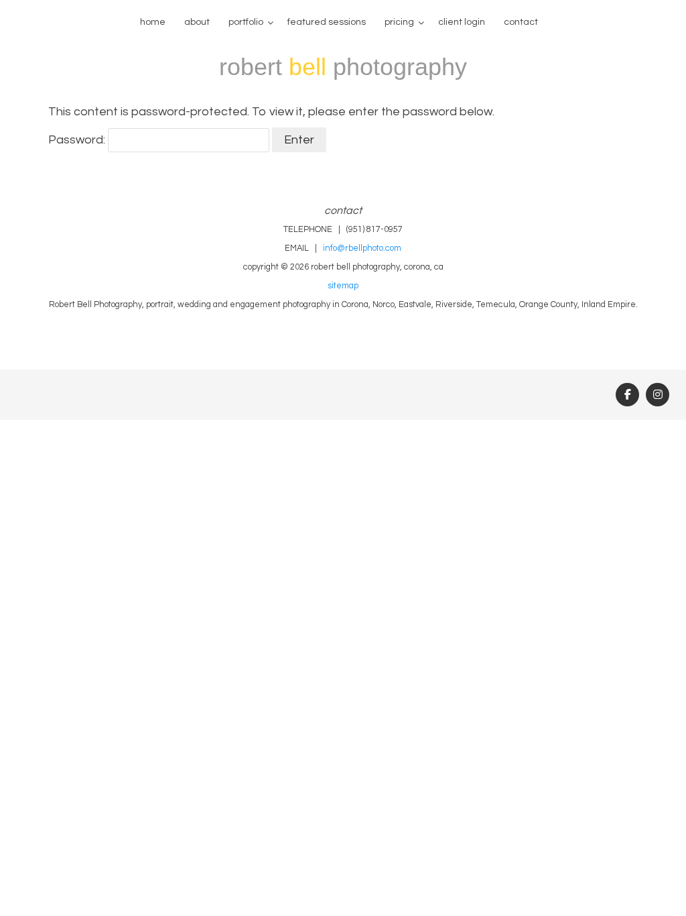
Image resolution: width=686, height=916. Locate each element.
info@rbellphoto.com (362, 248)
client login (461, 22)
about (197, 22)
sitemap (343, 286)
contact (521, 22)
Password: (78, 139)
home (152, 22)
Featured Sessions (326, 22)
